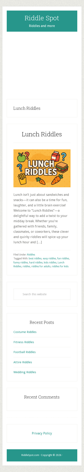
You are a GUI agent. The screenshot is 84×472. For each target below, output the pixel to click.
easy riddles (49, 258)
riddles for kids (60, 266)
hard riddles (36, 262)
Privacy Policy (42, 433)
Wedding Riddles (24, 372)
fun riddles (63, 258)
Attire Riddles (22, 362)
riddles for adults (41, 266)
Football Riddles (24, 352)
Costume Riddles (24, 332)
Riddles (31, 254)
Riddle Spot (42, 17)
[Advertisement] (42, 62)
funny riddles (20, 262)
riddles (26, 266)
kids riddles (50, 262)
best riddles (35, 258)
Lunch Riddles (42, 134)
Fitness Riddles (23, 342)
